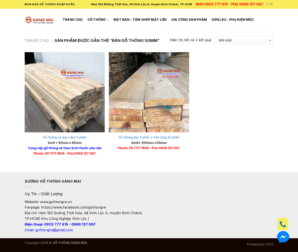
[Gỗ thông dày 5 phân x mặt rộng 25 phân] (149, 92)
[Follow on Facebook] (267, 4)
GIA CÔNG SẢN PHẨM (189, 20)
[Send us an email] (271, 4)
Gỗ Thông (96, 20)
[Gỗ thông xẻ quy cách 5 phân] (65, 92)
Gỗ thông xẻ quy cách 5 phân (64, 137)
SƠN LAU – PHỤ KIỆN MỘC (233, 20)
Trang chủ (73, 20)
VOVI (269, 244)
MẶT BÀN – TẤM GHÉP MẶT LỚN (140, 20)
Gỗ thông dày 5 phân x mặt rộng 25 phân (148, 137)
